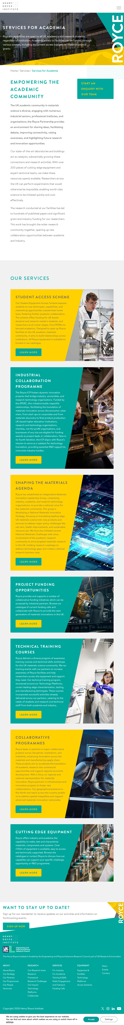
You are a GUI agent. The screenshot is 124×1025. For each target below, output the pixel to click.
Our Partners (9, 977)
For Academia (58, 974)
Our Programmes (11, 981)
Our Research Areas (37, 970)
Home (14, 70)
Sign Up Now (16, 926)
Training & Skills (59, 977)
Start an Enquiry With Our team (92, 88)
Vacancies (7, 988)
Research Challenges (37, 981)
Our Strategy (9, 974)
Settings (109, 1019)
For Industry (58, 970)
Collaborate (33, 995)
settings (9, 1022)
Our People (8, 984)
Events (105, 969)
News (104, 966)
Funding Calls (58, 988)
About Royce (9, 970)
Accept (91, 1019)
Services (25, 70)
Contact (106, 973)
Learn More (28, 352)
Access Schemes (84, 984)
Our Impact (33, 984)
